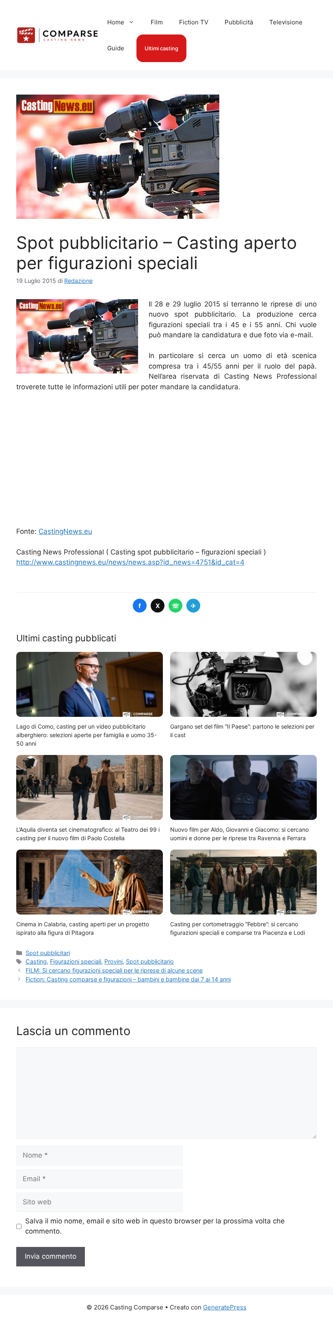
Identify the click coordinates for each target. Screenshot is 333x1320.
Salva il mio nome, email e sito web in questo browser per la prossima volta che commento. (155, 1226)
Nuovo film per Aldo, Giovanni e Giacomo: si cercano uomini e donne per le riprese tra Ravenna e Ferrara (239, 833)
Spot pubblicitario (150, 961)
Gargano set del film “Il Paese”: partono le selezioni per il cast (242, 730)
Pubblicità (239, 22)
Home (115, 22)
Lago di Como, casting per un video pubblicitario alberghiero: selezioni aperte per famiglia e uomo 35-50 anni (86, 735)
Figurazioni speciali (75, 961)
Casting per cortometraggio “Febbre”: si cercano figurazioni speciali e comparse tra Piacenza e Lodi (237, 928)
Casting (36, 961)
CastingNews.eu (65, 531)
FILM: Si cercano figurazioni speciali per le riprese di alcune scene (114, 970)
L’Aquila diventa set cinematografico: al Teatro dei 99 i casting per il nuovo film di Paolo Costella (88, 833)
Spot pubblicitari (48, 952)
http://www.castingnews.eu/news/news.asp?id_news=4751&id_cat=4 (130, 562)
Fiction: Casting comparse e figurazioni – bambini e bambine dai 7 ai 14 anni (128, 979)
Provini (113, 961)
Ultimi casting (161, 48)
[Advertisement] (166, 459)
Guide (115, 48)
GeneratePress (225, 1307)
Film (157, 22)
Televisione (286, 22)
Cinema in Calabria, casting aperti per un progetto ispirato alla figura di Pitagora (82, 928)
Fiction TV (193, 22)
